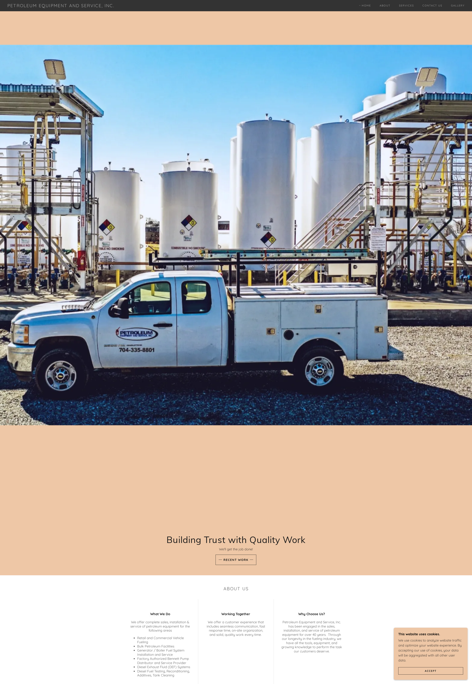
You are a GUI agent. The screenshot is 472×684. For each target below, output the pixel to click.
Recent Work (235, 560)
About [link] (385, 5)
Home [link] (366, 5)
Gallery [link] (458, 5)
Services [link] (406, 5)
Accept (431, 670)
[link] (60, 6)
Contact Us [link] (432, 5)
